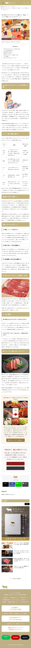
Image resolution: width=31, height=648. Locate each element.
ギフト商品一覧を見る (15, 468)
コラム (13, 6)
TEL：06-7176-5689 (15, 593)
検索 (27, 504)
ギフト (15, 477)
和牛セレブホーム (5, 6)
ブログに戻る (16, 578)
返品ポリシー (24, 599)
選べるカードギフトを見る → (15, 440)
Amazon (25, 637)
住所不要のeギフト (14, 597)
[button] (2, 3)
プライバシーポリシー (15, 599)
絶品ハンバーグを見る (15, 463)
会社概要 (4, 602)
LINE (19, 483)
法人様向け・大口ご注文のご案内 (15, 608)
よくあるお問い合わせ (24, 602)
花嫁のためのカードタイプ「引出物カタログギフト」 (15, 628)
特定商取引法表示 (6, 599)
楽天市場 (15, 637)
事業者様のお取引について (13, 602)
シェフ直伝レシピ (22, 597)
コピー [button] (26, 483)
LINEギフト (5, 637)
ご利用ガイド (5, 597)
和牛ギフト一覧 (22, 387)
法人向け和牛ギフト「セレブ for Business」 (15, 618)
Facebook (12, 485)
